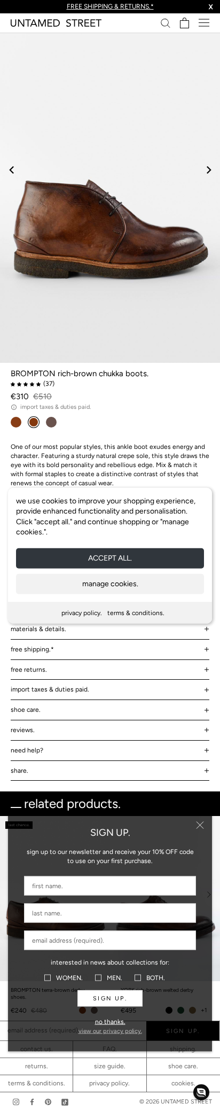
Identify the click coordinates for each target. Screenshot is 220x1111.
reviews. (23, 730)
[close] (200, 825)
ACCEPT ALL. (110, 558)
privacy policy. (81, 613)
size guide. (109, 1066)
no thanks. (110, 1021)
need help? (27, 750)
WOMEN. (69, 977)
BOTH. (155, 977)
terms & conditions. (135, 613)
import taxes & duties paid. (50, 689)
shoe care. (26, 709)
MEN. (114, 977)
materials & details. (38, 629)
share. (19, 770)
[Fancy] (65, 1101)
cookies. (183, 1083)
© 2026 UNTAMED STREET (175, 1101)
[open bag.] (184, 23)
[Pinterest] (48, 1101)
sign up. (110, 998)
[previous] (12, 170)
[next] (208, 170)
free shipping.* (32, 649)
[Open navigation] (204, 23)
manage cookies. (110, 583)
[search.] (165, 22)
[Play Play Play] (110, 198)
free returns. (29, 669)
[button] (201, 1092)
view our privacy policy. (110, 1031)
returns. (36, 1066)
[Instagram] (16, 1101)
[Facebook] (32, 1101)
